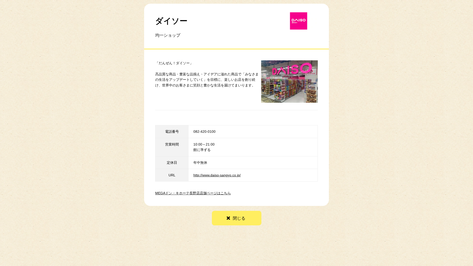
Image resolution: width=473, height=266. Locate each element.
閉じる (239, 218)
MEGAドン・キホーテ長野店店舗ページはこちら (193, 193)
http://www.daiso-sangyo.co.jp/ (217, 175)
